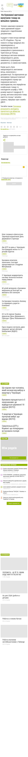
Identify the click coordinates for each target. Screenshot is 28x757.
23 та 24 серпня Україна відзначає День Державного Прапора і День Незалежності (13, 316)
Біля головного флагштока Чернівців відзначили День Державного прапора (13, 236)
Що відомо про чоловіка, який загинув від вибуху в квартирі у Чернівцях (13, 390)
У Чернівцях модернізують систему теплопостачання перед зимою (12, 277)
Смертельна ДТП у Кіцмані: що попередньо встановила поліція (12, 428)
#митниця (9, 122)
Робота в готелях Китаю (11, 619)
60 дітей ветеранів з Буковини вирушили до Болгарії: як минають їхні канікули (14, 290)
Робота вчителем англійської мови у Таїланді (13, 641)
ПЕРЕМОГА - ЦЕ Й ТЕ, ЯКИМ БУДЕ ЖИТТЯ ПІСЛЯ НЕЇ (13, 573)
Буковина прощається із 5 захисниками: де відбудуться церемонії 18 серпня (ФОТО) (13, 403)
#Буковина (3, 122)
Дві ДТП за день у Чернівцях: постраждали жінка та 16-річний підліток (13, 249)
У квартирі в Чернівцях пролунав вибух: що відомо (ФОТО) (12, 416)
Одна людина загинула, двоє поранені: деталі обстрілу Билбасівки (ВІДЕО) (13, 329)
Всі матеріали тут (14, 458)
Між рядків (9, 448)
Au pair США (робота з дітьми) (11, 596)
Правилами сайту (6, 179)
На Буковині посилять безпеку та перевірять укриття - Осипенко (14, 303)
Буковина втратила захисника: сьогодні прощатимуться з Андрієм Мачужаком (12, 263)
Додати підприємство (14, 503)
